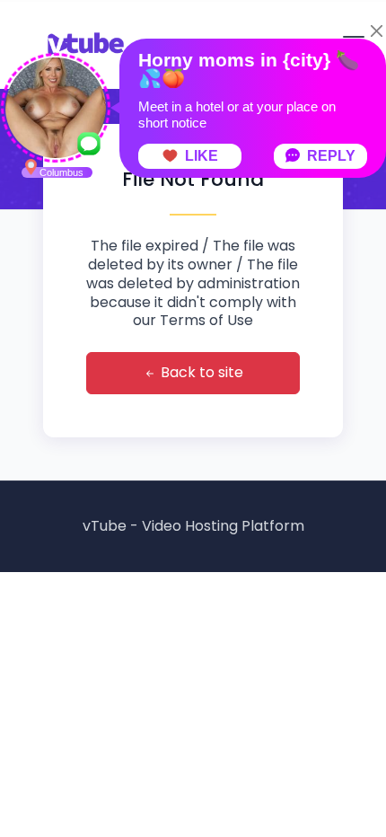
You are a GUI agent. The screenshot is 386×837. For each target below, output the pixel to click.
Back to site (200, 372)
